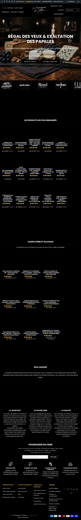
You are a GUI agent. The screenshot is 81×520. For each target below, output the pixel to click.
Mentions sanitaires (54, 504)
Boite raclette (6, 488)
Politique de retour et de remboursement (55, 500)
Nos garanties (37, 501)
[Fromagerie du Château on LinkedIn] (9, 1)
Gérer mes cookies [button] (23, 517)
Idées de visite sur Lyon (40, 504)
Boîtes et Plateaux (30, 61)
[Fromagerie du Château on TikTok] (11, 1)
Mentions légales (53, 488)
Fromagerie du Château (20, 515)
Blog (19, 494)
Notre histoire (22, 488)
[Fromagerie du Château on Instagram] (7, 1)
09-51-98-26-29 (20, 1)
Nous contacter (58, 1)
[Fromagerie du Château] (39, 10)
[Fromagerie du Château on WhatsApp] (14, 1)
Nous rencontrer (47, 1)
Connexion (71, 1)
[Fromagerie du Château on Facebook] (4, 1)
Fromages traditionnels (50, 61)
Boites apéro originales (9, 491)
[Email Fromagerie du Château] (2, 1)
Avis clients (21, 497)
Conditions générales (55, 491)
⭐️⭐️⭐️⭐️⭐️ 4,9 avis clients (33, 1)
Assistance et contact (40, 490)
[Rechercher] (77, 10)
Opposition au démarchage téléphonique (53, 508)
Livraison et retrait (39, 498)
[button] (61, 6)
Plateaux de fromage (9, 497)
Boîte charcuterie (7, 494)
